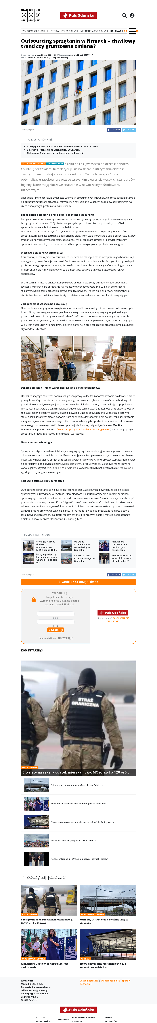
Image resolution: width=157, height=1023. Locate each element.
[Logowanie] (132, 15)
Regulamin (63, 1019)
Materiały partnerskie (33, 163)
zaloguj (56, 630)
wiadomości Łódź (89, 980)
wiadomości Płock (110, 980)
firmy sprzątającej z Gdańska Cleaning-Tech (83, 429)
